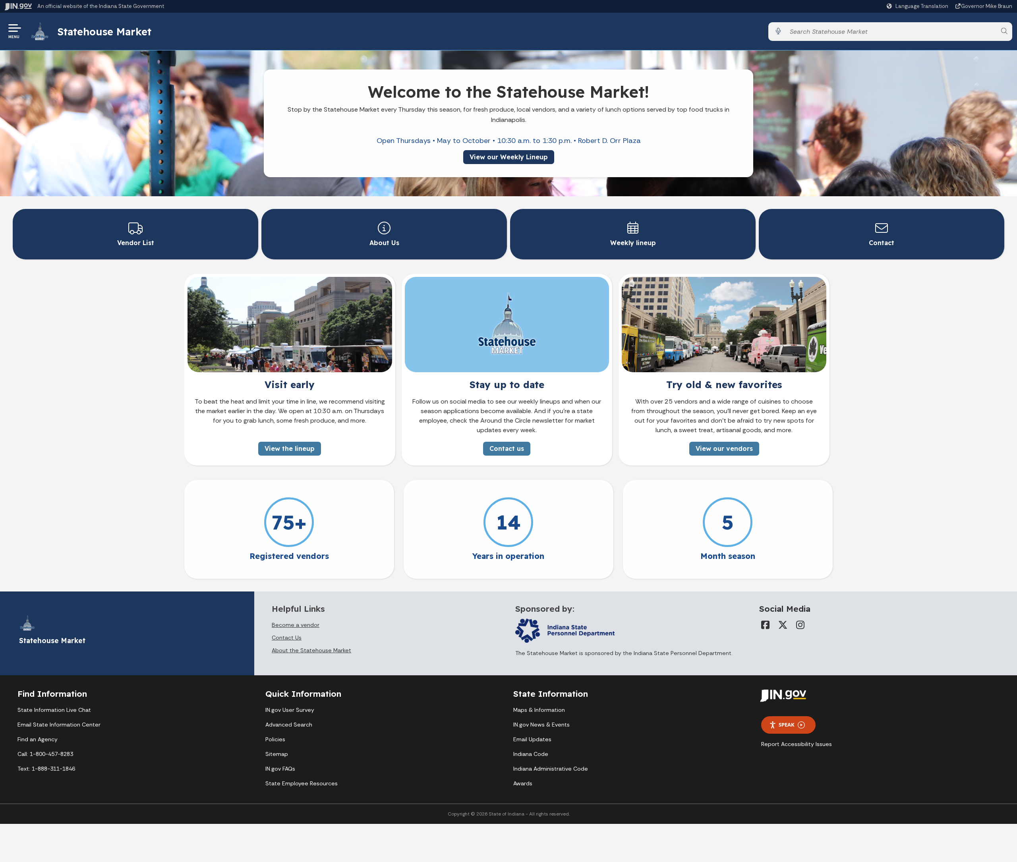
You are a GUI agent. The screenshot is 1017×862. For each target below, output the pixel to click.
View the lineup (290, 448)
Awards (522, 783)
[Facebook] (765, 624)
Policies (275, 739)
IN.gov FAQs (280, 768)
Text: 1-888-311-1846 (46, 768)
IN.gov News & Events (541, 724)
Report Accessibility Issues (796, 744)
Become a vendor (295, 624)
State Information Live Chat (54, 709)
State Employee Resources (301, 783)
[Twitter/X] (783, 624)
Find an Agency (37, 739)
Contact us (506, 448)
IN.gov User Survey (289, 709)
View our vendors (724, 448)
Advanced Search (288, 724)
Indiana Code (530, 754)
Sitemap (276, 754)
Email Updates (532, 739)
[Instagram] (800, 624)
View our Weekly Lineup (509, 157)
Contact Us (287, 637)
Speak (787, 724)
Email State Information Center (59, 724)
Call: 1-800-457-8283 (45, 754)
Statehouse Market (104, 31)
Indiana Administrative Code (550, 768)
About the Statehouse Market (311, 650)
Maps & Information (539, 709)
